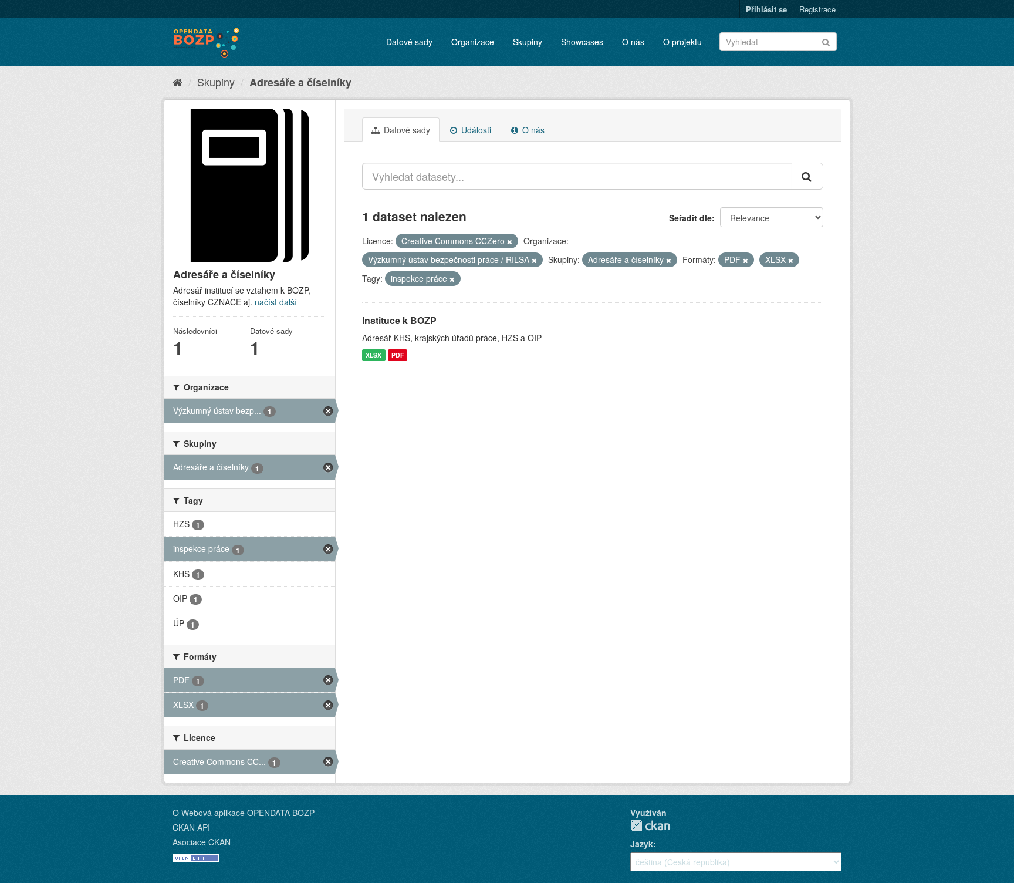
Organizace (472, 42)
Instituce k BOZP (399, 320)
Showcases (582, 42)
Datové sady (409, 42)
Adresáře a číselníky (300, 82)
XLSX (373, 354)
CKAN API (191, 827)
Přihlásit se (766, 9)
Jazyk (641, 844)
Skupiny (527, 42)
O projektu (682, 42)
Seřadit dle (690, 218)
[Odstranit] (509, 241)
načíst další (276, 302)
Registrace (817, 9)
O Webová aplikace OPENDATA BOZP (244, 812)
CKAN (650, 826)
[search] (807, 176)
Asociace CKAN (202, 842)
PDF (397, 354)
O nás (633, 42)
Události (475, 130)
